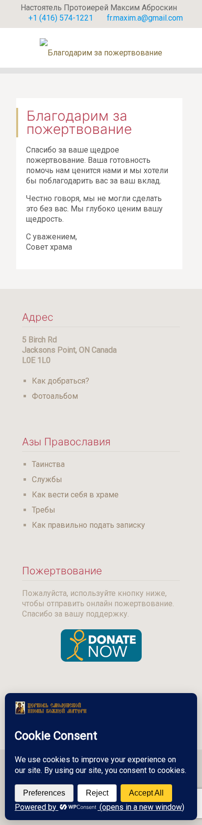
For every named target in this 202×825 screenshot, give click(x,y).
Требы (43, 510)
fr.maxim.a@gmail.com (145, 18)
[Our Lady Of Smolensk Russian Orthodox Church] (101, 47)
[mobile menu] (188, 47)
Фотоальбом (55, 396)
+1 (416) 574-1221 (60, 18)
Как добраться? (60, 381)
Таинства (48, 464)
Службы (47, 479)
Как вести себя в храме (75, 494)
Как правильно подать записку (88, 525)
